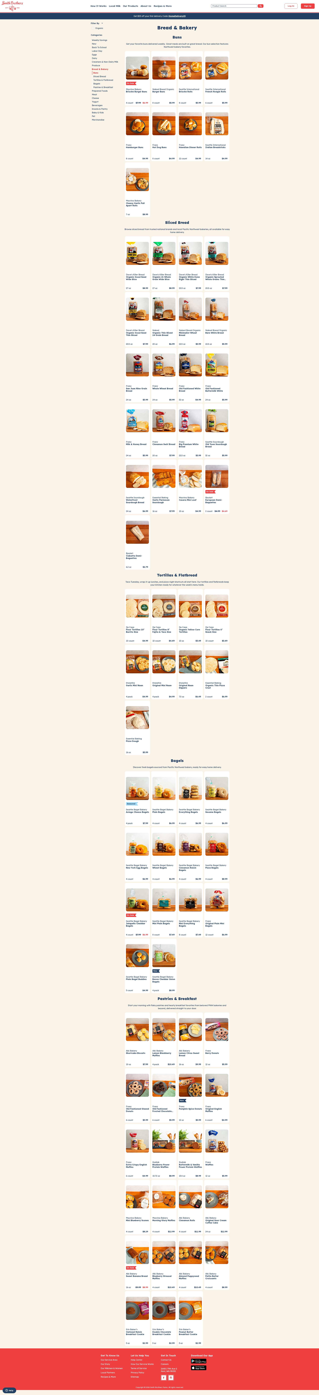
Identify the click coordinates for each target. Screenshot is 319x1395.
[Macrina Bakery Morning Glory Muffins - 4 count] (163, 1196)
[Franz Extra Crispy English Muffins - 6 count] (137, 1140)
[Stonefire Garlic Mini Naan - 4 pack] (137, 661)
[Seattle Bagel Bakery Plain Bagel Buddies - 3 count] (137, 955)
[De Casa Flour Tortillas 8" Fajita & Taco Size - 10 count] (163, 605)
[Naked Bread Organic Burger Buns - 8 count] (163, 67)
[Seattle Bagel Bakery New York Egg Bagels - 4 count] (137, 844)
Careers (164, 1364)
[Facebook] (163, 1377)
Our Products (130, 6)
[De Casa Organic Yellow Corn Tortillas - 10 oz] (190, 605)
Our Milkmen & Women (112, 1368)
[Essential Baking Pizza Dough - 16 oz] (137, 717)
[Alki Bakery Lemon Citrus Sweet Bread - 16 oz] (190, 1029)
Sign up (307, 6)
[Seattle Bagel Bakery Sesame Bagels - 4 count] (216, 788)
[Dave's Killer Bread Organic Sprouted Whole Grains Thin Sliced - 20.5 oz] (216, 253)
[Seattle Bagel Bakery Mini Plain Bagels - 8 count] (163, 899)
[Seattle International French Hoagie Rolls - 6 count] (216, 67)
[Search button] (260, 6)
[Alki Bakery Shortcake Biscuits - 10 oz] (137, 1029)
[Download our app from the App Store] (204, 1368)
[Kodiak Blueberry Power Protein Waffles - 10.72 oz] (163, 1140)
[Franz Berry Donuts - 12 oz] (216, 1029)
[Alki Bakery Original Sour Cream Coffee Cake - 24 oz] (216, 1196)
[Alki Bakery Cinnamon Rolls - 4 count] (190, 1196)
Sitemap (135, 1377)
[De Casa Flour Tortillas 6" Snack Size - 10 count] (216, 605)
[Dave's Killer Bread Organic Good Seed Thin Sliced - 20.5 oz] (137, 308)
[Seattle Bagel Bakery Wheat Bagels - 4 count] (163, 844)
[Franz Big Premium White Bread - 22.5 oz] (190, 420)
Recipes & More (163, 6)
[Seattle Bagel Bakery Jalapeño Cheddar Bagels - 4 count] (137, 899)
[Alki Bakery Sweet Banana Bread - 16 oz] (137, 1252)
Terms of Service (139, 1368)
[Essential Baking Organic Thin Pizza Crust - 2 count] (216, 661)
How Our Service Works (142, 1364)
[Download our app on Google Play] (204, 1361)
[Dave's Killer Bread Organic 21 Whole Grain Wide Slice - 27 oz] (163, 253)
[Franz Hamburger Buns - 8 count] (137, 123)
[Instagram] (171, 1377)
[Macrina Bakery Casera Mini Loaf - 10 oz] (190, 476)
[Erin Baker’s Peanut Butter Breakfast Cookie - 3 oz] (190, 1308)
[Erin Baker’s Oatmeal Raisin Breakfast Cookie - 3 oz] (137, 1308)
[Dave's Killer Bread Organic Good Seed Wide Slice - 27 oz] (137, 253)
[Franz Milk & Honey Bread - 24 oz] (137, 420)
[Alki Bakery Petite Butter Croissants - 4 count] (216, 1252)
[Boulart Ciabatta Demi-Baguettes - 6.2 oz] (137, 532)
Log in (291, 6)
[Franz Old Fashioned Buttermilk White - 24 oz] (216, 364)
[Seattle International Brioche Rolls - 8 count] (190, 67)
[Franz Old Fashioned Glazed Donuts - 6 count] (137, 1085)
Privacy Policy (137, 1372)
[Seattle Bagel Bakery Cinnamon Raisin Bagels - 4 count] (190, 844)
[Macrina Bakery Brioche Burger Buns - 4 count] (137, 67)
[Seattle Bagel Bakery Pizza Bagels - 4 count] (216, 844)
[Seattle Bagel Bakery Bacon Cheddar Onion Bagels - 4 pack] (163, 955)
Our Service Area (109, 1360)
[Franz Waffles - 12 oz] (216, 1140)
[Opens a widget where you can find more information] (9, 1391)
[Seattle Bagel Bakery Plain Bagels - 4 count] (163, 788)
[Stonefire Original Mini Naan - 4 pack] (163, 661)
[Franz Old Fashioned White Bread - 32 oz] (190, 364)
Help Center (136, 1360)
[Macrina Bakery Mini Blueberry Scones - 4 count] (137, 1196)
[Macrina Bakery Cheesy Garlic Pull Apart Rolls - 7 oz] (137, 179)
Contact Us (166, 1360)
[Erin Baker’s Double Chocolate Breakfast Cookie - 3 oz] (163, 1308)
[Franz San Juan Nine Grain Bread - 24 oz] (137, 364)
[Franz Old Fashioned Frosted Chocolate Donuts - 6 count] (163, 1085)
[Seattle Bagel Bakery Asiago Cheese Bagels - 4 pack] (137, 788)
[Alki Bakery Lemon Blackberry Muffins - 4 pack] (163, 1029)
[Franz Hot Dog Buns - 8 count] (163, 123)
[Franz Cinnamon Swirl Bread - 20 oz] (163, 420)
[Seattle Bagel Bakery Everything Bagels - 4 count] (190, 788)
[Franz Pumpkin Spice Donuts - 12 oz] (190, 1085)
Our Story (105, 1364)
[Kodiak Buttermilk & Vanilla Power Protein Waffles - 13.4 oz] (190, 1140)
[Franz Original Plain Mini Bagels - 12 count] (216, 899)
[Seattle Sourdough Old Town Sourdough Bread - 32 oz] (216, 420)
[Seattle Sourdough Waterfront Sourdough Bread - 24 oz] (137, 476)
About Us (146, 6)
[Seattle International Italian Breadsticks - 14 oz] (216, 123)
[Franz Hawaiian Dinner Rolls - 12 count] (190, 123)
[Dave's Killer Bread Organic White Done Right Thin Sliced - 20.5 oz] (190, 253)
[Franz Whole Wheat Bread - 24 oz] (163, 364)
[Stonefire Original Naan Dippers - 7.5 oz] (190, 661)
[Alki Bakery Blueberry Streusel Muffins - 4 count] (163, 1252)
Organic (99, 28)
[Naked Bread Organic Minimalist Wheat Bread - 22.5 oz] (190, 308)
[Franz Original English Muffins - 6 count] (216, 1085)
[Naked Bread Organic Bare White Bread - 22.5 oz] (216, 308)
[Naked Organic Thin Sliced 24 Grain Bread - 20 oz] (163, 308)
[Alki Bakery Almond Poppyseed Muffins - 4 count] (190, 1252)
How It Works (98, 6)
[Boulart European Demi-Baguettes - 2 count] (216, 476)
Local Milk (114, 6)
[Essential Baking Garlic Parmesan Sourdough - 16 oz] (163, 476)
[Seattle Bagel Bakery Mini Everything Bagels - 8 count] (190, 899)
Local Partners (108, 1372)
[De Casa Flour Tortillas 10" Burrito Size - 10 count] (137, 605)
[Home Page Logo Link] (8, 6)
